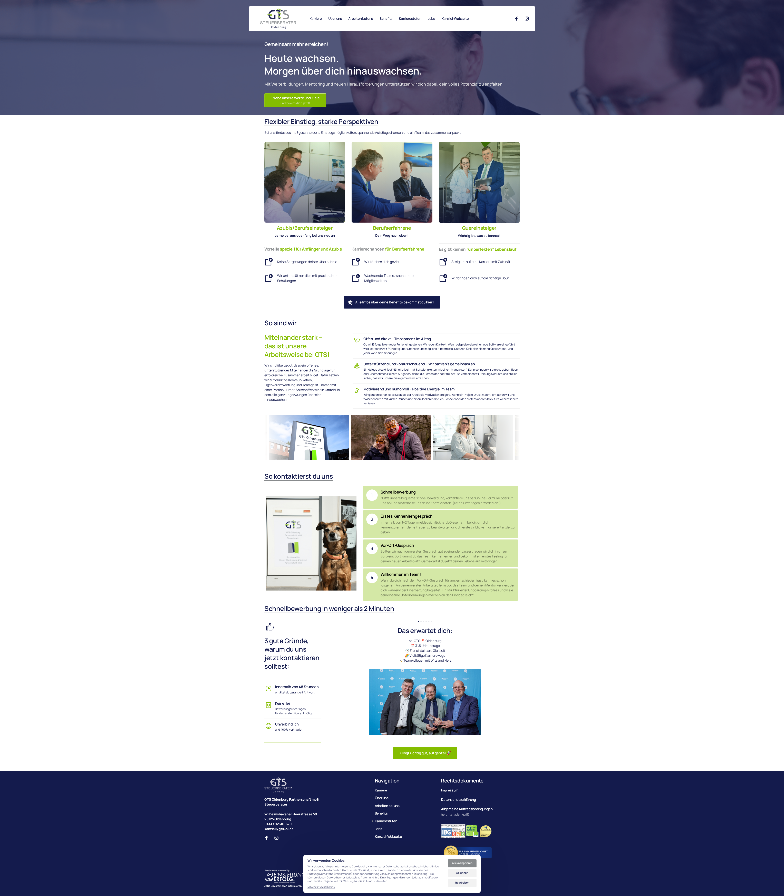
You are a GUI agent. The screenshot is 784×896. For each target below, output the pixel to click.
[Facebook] (518, 18)
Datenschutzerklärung (321, 887)
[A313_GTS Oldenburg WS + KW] (278, 18)
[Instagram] (528, 18)
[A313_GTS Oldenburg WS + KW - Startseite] (278, 785)
